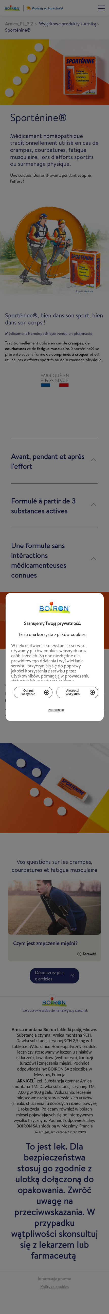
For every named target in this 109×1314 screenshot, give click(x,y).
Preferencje (56, 710)
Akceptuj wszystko (73, 692)
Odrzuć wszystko (28, 692)
